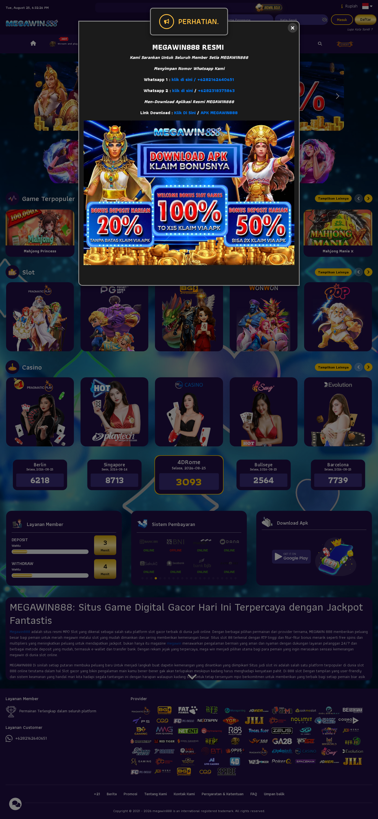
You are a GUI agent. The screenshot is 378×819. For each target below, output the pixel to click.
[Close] (292, 28)
